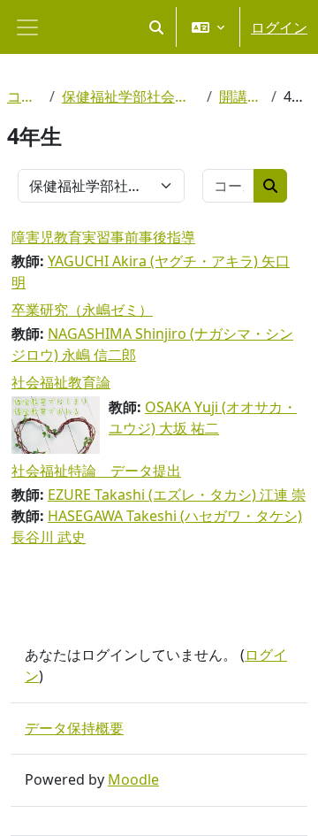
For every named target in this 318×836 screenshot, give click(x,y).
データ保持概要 (74, 728)
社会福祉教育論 (60, 382)
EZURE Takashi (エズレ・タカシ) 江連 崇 (177, 494)
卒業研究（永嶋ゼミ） (82, 309)
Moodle (133, 779)
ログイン (279, 27)
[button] (156, 27)
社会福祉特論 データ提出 (96, 470)
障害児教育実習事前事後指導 (103, 237)
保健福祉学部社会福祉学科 (131, 96)
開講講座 (241, 96)
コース (24, 96)
